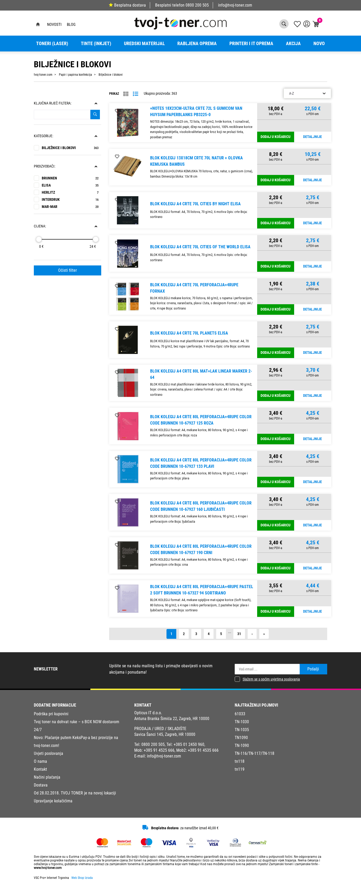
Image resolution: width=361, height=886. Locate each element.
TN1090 (241, 737)
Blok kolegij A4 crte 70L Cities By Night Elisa (195, 203)
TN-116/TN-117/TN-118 (254, 753)
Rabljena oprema (197, 43)
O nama (40, 761)
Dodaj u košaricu (275, 137)
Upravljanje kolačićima (53, 800)
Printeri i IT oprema (251, 43)
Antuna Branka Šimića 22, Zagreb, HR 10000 (171, 718)
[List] (135, 93)
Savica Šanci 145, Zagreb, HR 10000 (164, 734)
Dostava (41, 785)
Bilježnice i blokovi (70, 148)
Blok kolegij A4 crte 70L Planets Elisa (189, 333)
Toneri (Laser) (52, 43)
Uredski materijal (144, 43)
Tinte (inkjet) (96, 43)
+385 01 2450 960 (189, 744)
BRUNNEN (70, 178)
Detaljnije (312, 137)
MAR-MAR (70, 206)
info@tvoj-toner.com (235, 5)
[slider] (39, 239)
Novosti (54, 24)
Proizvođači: (44, 166)
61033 (240, 713)
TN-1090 (242, 745)
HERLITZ (70, 192)
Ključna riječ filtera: (52, 103)
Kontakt (40, 769)
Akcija (293, 43)
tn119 (239, 769)
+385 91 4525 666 (159, 750)
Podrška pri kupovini (51, 713)
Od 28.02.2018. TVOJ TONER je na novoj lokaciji (75, 793)
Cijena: (40, 226)
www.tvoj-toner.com (48, 868)
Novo (319, 43)
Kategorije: (43, 136)
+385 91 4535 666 (203, 750)
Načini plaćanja (47, 777)
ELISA (70, 185)
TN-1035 (242, 729)
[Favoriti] (117, 111)
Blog (71, 24)
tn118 (239, 761)
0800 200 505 (197, 5)
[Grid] (126, 93)
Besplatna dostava (130, 5)
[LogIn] (306, 24)
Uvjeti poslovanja (48, 753)
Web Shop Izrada (82, 878)
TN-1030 (242, 721)
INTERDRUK (70, 199)
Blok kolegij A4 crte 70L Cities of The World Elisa (200, 246)
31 (239, 634)
